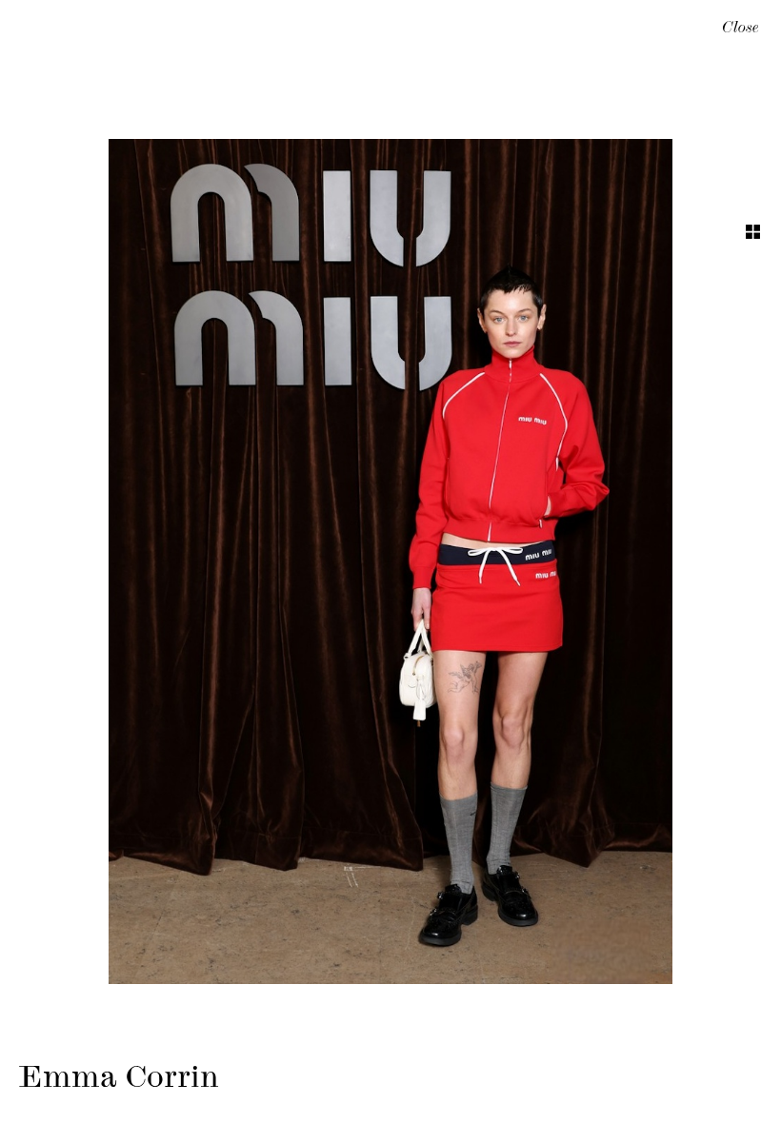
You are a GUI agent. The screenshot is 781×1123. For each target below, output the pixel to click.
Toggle (753, 232)
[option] (390, 561)
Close (740, 29)
